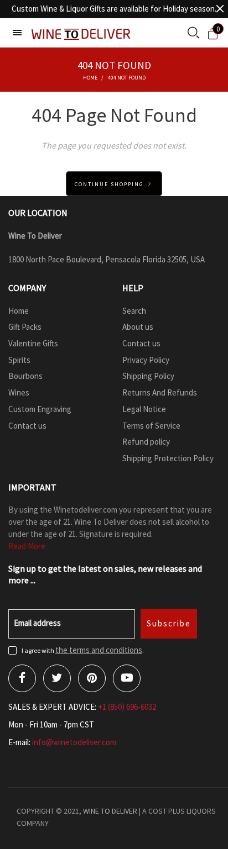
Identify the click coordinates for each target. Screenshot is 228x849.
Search (134, 310)
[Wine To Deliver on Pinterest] (92, 678)
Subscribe (169, 623)
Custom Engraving (39, 409)
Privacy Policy (145, 360)
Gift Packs (25, 326)
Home (18, 310)
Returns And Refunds (159, 392)
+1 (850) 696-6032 (127, 707)
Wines (18, 392)
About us (137, 326)
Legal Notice (144, 409)
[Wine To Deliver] (81, 34)
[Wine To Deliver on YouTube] (127, 678)
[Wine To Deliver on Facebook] (22, 678)
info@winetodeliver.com (74, 742)
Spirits (19, 360)
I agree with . (83, 650)
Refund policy (146, 441)
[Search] (193, 34)
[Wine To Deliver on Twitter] (57, 678)
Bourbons (25, 376)
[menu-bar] (17, 32)
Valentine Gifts (33, 343)
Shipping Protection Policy (168, 458)
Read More (26, 546)
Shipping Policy (148, 376)
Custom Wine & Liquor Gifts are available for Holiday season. (114, 8)
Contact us (27, 425)
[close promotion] (219, 9)
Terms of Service (151, 425)
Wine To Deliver (110, 811)
